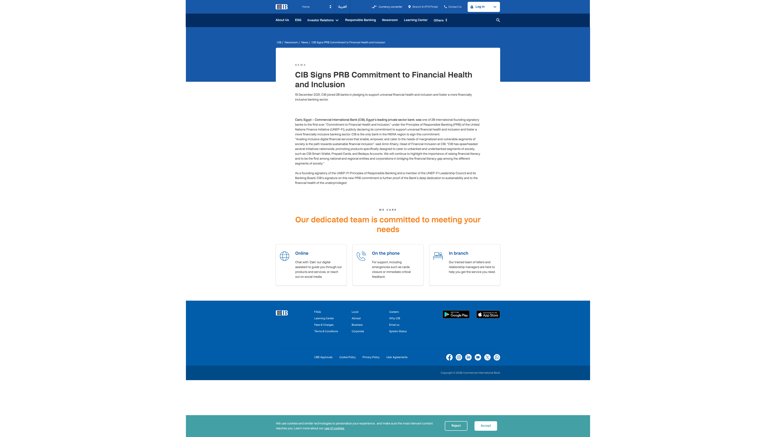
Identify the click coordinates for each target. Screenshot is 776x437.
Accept (486, 425)
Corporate (358, 331)
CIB (279, 42)
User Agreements (397, 357)
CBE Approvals (323, 357)
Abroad (356, 318)
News (304, 42)
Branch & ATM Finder (425, 6)
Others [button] (439, 20)
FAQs (317, 311)
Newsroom (390, 20)
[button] (317, 7)
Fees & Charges (323, 324)
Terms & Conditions (326, 331)
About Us (282, 20)
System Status (398, 331)
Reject (456, 425)
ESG (298, 20)
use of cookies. (334, 428)
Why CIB (394, 318)
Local (355, 311)
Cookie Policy (347, 357)
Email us (394, 324)
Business (357, 324)
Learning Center (416, 20)
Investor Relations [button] (320, 20)
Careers (394, 311)
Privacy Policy (371, 357)
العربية (342, 6)
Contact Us (455, 6)
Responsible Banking (360, 20)
